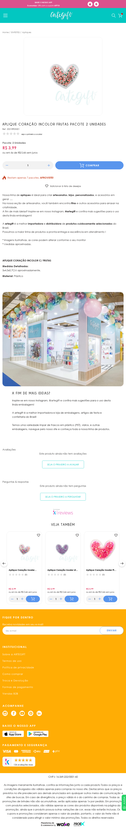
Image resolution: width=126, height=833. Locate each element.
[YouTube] (22, 713)
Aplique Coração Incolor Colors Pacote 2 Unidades (22, 570)
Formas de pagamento (17, 687)
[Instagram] (5, 713)
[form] (27, 165)
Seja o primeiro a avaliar (63, 464)
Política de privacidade (18, 667)
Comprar (92, 165)
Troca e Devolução (15, 680)
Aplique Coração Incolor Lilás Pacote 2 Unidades (62, 570)
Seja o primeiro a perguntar (63, 496)
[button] (7, 165)
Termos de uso (12, 660)
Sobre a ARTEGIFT (13, 654)
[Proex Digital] (79, 823)
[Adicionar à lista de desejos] (38, 535)
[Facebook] (13, 713)
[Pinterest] (30, 713)
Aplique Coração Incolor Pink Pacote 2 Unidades (101, 570)
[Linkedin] (39, 713)
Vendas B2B (10, 693)
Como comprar (12, 674)
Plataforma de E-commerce (47, 824)
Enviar (112, 630)
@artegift (54, 400)
